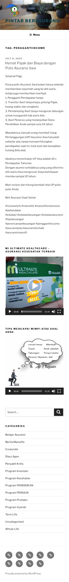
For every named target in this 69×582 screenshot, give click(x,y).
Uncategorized (14, 521)
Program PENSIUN (16, 492)
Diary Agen (12, 456)
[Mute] (53, 311)
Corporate (11, 449)
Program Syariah (15, 507)
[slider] (31, 311)
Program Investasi (16, 471)
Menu (36, 34)
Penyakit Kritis (14, 463)
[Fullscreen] (59, 311)
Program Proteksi (16, 500)
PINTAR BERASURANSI (33, 20)
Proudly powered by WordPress (23, 573)
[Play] (10, 311)
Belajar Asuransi (15, 434)
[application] (34, 286)
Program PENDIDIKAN (19, 485)
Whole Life (12, 529)
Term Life (11, 514)
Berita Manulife (15, 442)
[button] (34, 286)
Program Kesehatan (17, 478)
